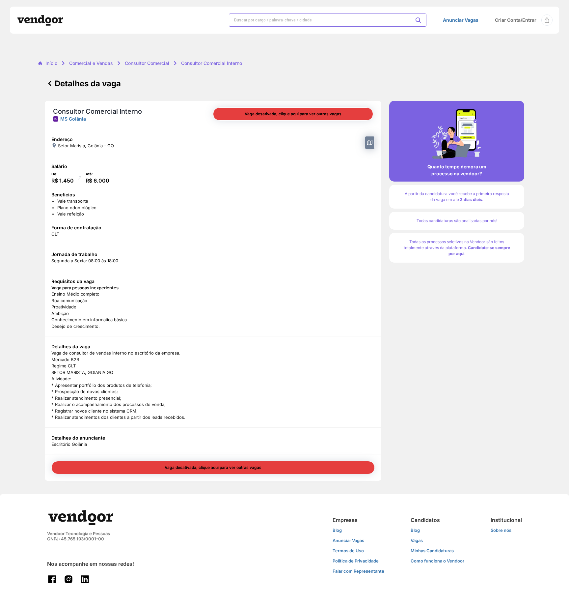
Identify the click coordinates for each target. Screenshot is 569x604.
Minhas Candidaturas (432, 550)
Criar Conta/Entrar (515, 20)
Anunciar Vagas (460, 20)
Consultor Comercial (147, 63)
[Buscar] (418, 20)
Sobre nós (501, 530)
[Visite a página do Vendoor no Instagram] (68, 579)
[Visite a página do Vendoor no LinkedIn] (85, 579)
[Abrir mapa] (370, 142)
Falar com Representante (358, 571)
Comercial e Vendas (91, 63)
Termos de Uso (348, 550)
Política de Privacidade (356, 560)
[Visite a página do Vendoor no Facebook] (52, 579)
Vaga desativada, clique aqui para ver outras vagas (293, 113)
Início (51, 63)
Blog (337, 530)
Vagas (417, 540)
